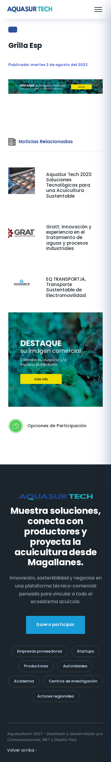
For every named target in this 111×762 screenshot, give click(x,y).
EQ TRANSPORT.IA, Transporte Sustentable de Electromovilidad (66, 287)
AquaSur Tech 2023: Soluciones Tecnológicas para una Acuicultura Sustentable (69, 185)
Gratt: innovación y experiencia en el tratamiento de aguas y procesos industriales (68, 237)
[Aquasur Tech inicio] (29, 9)
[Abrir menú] (98, 9)
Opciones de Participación (57, 426)
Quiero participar (55, 624)
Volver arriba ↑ (22, 750)
